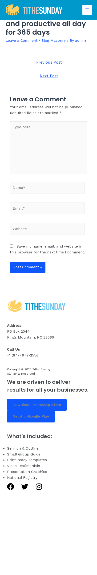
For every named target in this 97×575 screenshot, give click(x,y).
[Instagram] (38, 486)
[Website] (47, 230)
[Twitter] (24, 486)
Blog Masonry (53, 40)
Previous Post (49, 62)
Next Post (49, 76)
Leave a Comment (21, 40)
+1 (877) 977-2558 (22, 355)
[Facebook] (10, 486)
